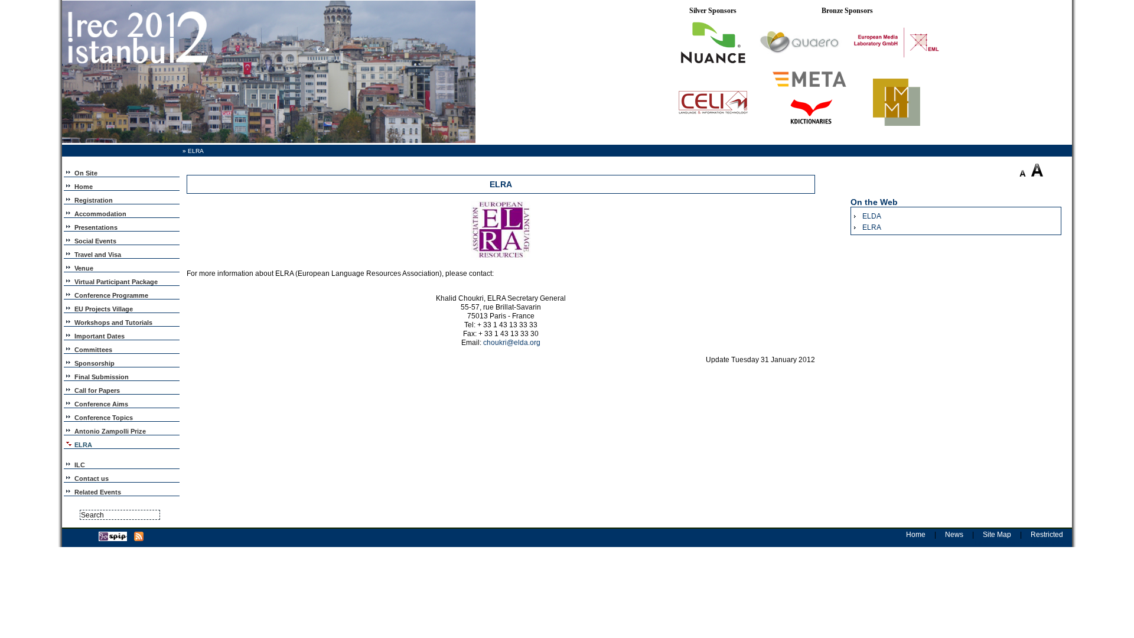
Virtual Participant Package (116, 281)
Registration (93, 200)
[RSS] (139, 539)
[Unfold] (69, 172)
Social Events (95, 241)
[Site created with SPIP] (113, 539)
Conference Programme (111, 295)
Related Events (97, 492)
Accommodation (100, 213)
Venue (83, 268)
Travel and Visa (97, 254)
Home (83, 186)
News (954, 534)
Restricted (1047, 534)
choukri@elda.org (511, 342)
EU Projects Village (103, 309)
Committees (93, 349)
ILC (79, 464)
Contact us (91, 478)
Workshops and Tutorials (113, 322)
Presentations (96, 227)
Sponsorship (94, 363)
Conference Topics (103, 417)
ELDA (871, 216)
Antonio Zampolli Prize (110, 431)
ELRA (871, 227)
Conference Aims (101, 404)
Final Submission (101, 376)
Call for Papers (97, 390)
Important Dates (99, 336)
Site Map (997, 534)
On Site (85, 173)
